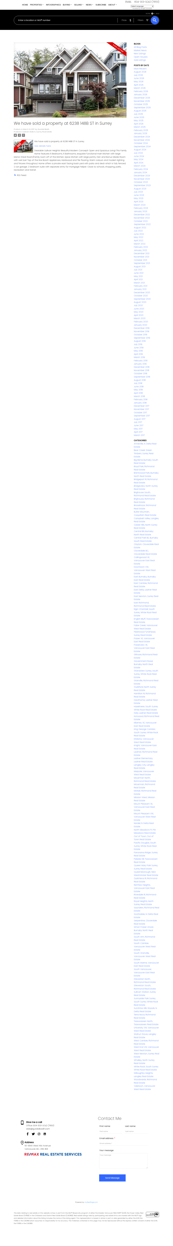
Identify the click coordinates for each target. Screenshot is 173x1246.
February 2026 (141, 91)
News (89, 4)
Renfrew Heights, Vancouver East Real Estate (144, 888)
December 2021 (141, 253)
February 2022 (141, 247)
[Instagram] (40, 1134)
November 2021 (141, 256)
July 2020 (138, 305)
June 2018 (138, 386)
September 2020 (142, 298)
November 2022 (142, 217)
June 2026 (139, 78)
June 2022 (139, 234)
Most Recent (140, 68)
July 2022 (138, 230)
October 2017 (140, 412)
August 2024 (140, 149)
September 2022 (142, 224)
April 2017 (138, 431)
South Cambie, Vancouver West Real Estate (145, 946)
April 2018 (138, 393)
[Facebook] (29, 1134)
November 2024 (142, 140)
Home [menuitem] (25, 4)
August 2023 (140, 188)
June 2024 (139, 156)
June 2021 (138, 273)
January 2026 (140, 94)
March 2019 (139, 357)
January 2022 (140, 250)
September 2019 (142, 337)
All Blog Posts (140, 47)
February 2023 (141, 208)
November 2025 (142, 101)
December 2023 (142, 175)
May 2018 (138, 389)
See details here (42, 146)
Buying (66, 4)
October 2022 (141, 221)
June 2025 (139, 117)
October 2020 (141, 295)
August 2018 (140, 380)
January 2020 (140, 324)
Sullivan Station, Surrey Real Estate (37, 132)
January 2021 (140, 289)
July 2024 (138, 152)
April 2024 (138, 162)
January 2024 (140, 172)
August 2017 (139, 419)
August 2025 (140, 110)
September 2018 (142, 376)
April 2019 (138, 354)
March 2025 (140, 126)
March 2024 (139, 165)
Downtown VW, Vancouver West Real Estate (145, 570)
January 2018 (140, 402)
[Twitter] (34, 1134)
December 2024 (142, 136)
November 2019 (141, 331)
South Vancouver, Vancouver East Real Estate (144, 972)
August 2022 (140, 227)
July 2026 (138, 75)
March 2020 (140, 318)
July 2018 (138, 383)
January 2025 (140, 133)
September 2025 (142, 107)
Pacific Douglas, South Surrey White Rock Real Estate (145, 846)
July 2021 (138, 269)
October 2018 (140, 373)
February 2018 (140, 399)
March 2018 (139, 396)
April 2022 (138, 240)
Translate (148, 8)
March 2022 (139, 243)
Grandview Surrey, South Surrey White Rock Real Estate (146, 674)
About (111, 4)
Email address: (106, 1138)
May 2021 (138, 276)
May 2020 (138, 311)
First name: (104, 1126)
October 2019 (140, 334)
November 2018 (141, 370)
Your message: (106, 1150)
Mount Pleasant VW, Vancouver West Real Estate (145, 816)
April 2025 (138, 123)
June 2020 (139, 308)
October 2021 (140, 260)
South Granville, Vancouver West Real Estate (145, 956)
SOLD (157, 14)
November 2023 (142, 178)
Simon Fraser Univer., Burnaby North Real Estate (144, 930)
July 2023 (138, 191)
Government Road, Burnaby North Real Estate (143, 664)
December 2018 (141, 367)
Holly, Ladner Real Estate (146, 712)
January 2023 (140, 211)
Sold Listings (140, 60)
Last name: (130, 1126)
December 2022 (142, 214)
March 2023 (139, 204)
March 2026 (140, 88)
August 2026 (140, 71)
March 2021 (139, 282)
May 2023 (138, 198)
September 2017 (142, 415)
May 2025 (138, 120)
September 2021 (142, 263)
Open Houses (141, 56)
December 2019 (141, 328)
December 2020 (142, 292)
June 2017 (138, 425)
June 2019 (138, 347)
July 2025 (138, 114)
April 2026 (138, 84)
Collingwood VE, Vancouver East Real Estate (144, 560)
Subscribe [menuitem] (101, 4)
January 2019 (140, 363)
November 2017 (141, 409)
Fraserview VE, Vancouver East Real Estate (144, 648)
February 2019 (140, 360)
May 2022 (138, 237)
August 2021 (140, 266)
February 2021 (140, 285)
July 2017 (138, 422)
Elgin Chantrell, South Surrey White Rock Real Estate (145, 612)
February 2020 (141, 321)
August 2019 (140, 341)
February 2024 (141, 169)
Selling (78, 4)
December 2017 (141, 405)
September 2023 (142, 185)
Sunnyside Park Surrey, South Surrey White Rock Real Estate (146, 1001)
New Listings (140, 53)
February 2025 (141, 130)
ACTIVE (148, 14)
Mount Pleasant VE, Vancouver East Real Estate (144, 807)
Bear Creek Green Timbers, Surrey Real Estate (143, 453)
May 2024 (138, 159)
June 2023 (139, 195)
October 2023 (141, 182)
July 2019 (138, 344)
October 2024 (141, 143)
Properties (36, 4)
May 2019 (138, 350)
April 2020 (138, 315)
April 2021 (138, 279)
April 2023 (138, 201)
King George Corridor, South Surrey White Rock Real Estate (146, 732)
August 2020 (140, 302)
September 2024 (142, 146)
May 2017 (138, 428)
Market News (140, 50)
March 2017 (139, 435)
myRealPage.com (91, 1202)
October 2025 (141, 104)
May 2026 (138, 81)
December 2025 (142, 97)
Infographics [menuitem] (53, 4)
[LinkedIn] (45, 1134)
